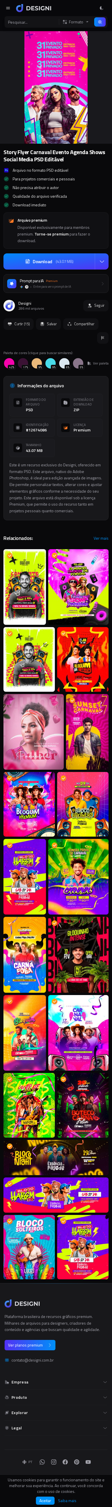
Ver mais (101, 538)
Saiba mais (67, 1501)
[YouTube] (88, 1462)
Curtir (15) (22, 324)
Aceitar (45, 1500)
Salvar (52, 324)
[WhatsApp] (42, 1462)
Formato (76, 22)
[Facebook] (65, 1462)
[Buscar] (100, 22)
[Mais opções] (102, 261)
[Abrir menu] (8, 8)
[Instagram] (54, 1462)
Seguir (99, 305)
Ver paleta (101, 363)
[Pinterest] (77, 1462)
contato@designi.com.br (32, 1360)
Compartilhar (84, 324)
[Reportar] (103, 338)
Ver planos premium (25, 1345)
